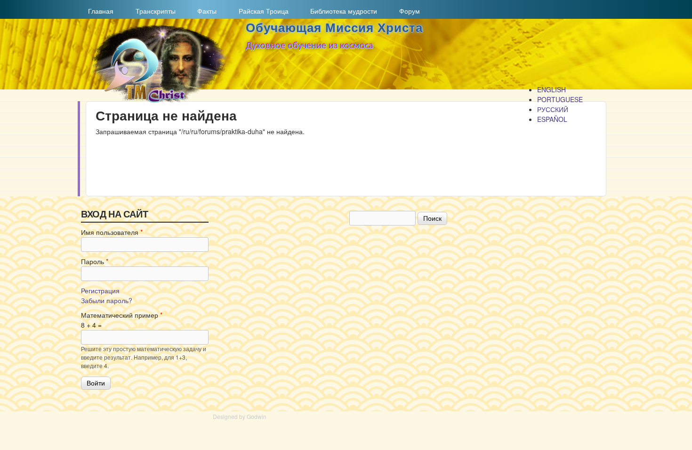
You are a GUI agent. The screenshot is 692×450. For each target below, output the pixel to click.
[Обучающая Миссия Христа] (158, 100)
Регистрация (100, 290)
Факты (204, 11)
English (551, 89)
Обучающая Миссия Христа (334, 28)
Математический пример (121, 315)
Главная (97, 11)
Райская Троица (260, 11)
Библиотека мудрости (340, 11)
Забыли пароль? (106, 300)
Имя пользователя (112, 232)
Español (552, 119)
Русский (552, 109)
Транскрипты (152, 11)
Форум (409, 11)
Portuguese (560, 99)
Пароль (94, 261)
